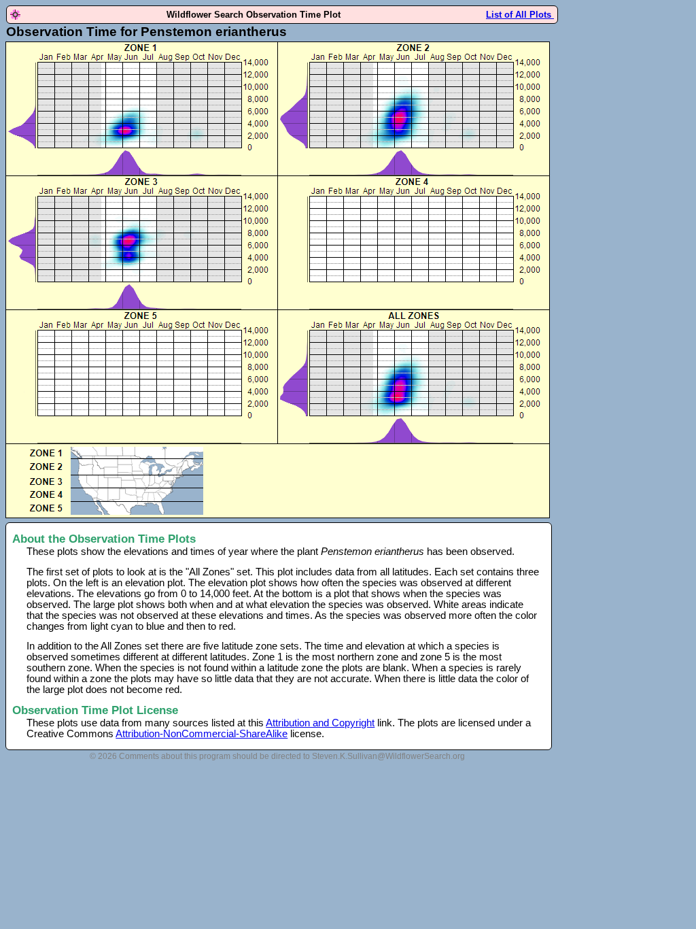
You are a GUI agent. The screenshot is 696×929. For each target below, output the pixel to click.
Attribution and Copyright (320, 722)
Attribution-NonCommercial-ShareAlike (202, 733)
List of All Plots (520, 15)
